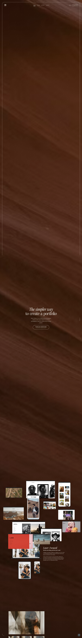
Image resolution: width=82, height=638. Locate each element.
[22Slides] (5, 5)
